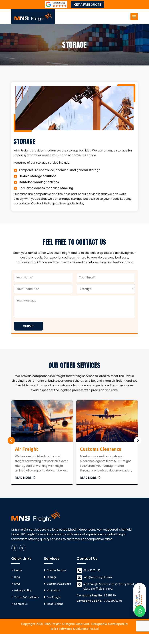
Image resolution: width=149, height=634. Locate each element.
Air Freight (26, 449)
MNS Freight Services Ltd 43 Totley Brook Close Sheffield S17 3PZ (108, 586)
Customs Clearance (100, 449)
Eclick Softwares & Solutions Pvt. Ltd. (75, 628)
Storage (52, 576)
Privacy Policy (22, 590)
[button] (139, 611)
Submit (28, 326)
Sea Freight (54, 597)
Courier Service (56, 570)
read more (23, 477)
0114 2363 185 (91, 570)
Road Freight (55, 603)
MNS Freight (53, 623)
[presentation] (11, 440)
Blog (17, 576)
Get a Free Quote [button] (87, 4)
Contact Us (21, 603)
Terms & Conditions (26, 597)
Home (18, 570)
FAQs (17, 583)
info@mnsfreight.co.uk (97, 577)
